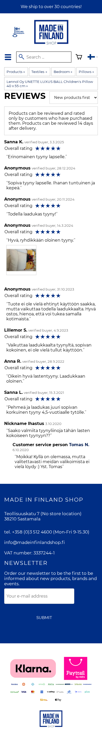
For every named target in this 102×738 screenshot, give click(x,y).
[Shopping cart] (79, 57)
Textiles (39, 72)
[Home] (51, 44)
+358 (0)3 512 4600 (32, 532)
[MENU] (8, 57)
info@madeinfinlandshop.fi (34, 542)
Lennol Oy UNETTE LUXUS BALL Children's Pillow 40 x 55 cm (50, 84)
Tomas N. (79, 444)
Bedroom (63, 72)
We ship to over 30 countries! (51, 6)
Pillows (86, 72)
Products (16, 72)
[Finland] (93, 57)
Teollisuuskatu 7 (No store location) (43, 513)
